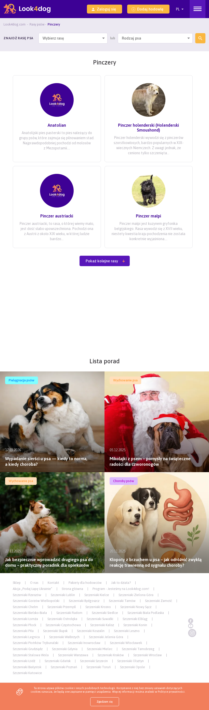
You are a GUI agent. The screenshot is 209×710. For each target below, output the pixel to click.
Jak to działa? (121, 583)
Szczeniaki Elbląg (135, 619)
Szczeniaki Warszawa (73, 655)
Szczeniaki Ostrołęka (62, 619)
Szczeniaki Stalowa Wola (31, 655)
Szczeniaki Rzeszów (27, 595)
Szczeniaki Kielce (96, 595)
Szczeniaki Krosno (98, 607)
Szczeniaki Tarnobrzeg (138, 649)
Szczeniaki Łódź (24, 661)
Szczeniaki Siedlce (105, 613)
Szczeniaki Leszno (127, 631)
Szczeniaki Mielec (99, 649)
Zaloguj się (106, 9)
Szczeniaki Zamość (158, 601)
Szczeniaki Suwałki (100, 619)
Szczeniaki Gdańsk (58, 661)
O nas (34, 583)
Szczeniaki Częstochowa (63, 625)
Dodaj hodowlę (150, 9)
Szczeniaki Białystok (27, 667)
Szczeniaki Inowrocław (84, 643)
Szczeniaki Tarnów (122, 601)
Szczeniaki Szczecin (94, 661)
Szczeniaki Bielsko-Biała (30, 613)
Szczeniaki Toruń (98, 667)
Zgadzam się (105, 701)
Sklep (17, 583)
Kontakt (53, 583)
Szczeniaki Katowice (27, 673)
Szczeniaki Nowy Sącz (135, 607)
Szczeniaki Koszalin (90, 631)
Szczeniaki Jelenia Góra (106, 637)
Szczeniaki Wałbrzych (64, 637)
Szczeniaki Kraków (111, 655)
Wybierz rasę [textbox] (53, 38)
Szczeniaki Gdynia (64, 649)
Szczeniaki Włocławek (126, 643)
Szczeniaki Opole (132, 667)
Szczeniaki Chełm (25, 607)
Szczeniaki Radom (69, 613)
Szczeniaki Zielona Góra (136, 595)
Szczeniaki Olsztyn (130, 661)
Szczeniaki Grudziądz (28, 649)
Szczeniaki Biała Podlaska (145, 613)
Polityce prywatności (171, 691)
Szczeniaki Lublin (63, 595)
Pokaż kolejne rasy (102, 261)
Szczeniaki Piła (23, 631)
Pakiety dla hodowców (85, 583)
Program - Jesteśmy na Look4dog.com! (121, 589)
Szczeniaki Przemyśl (61, 607)
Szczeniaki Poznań (64, 667)
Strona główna (72, 589)
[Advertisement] (104, 314)
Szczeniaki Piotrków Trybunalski (35, 643)
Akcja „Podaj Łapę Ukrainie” (32, 589)
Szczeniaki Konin (135, 625)
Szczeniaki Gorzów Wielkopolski (36, 601)
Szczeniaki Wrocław (147, 655)
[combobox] (73, 38)
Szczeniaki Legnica (26, 637)
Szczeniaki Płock (24, 625)
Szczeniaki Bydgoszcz (84, 601)
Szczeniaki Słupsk (55, 631)
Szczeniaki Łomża (25, 619)
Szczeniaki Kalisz (102, 625)
